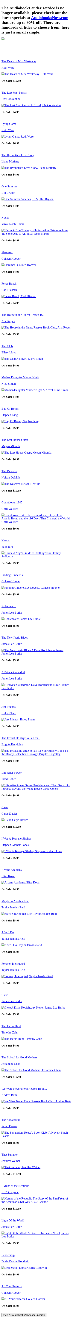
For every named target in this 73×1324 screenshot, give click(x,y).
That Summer (9, 1154)
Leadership (8, 1255)
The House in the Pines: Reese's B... (22, 314)
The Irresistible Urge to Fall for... (20, 738)
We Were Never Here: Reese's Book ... (24, 1088)
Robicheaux (8, 606)
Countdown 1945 (11, 502)
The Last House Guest (14, 439)
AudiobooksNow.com (49, 17)
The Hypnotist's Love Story (17, 155)
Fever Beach (8, 283)
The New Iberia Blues (14, 637)
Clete (4, 994)
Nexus (5, 217)
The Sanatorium (10, 1120)
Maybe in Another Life (15, 901)
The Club (7, 346)
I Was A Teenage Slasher (16, 838)
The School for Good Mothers (19, 1057)
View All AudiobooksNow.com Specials (24, 1315)
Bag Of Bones (10, 408)
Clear (4, 807)
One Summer (9, 186)
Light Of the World (12, 1220)
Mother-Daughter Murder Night (20, 377)
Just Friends (8, 706)
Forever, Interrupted (13, 963)
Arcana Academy (11, 869)
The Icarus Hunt (11, 1026)
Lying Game (8, 123)
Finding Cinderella (12, 575)
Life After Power (11, 772)
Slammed (7, 252)
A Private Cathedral (13, 672)
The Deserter (9, 471)
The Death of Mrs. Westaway (18, 61)
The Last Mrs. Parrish (14, 92)
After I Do (7, 932)
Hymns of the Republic (15, 1185)
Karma (5, 540)
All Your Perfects (11, 1286)
